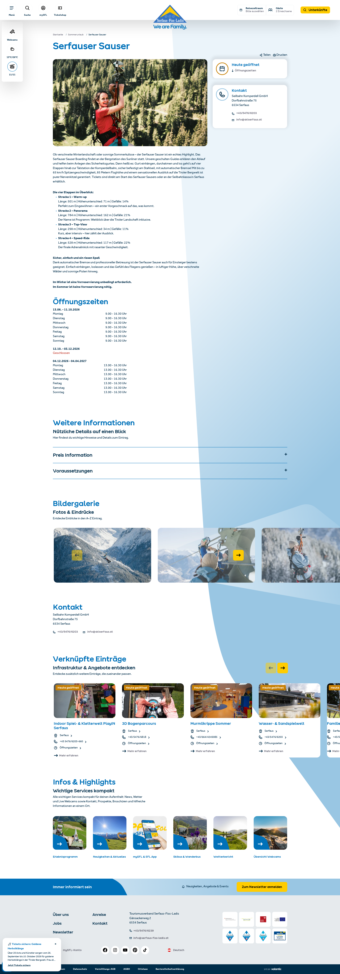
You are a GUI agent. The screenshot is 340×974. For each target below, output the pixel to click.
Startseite (58, 35)
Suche (27, 15)
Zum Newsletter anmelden (262, 887)
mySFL (43, 15)
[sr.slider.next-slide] (238, 555)
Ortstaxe (143, 969)
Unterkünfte (317, 10)
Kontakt (99, 923)
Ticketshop (60, 15)
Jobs (57, 923)
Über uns (61, 914)
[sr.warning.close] (55, 944)
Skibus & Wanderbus (187, 857)
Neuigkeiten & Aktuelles (109, 857)
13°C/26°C (12, 57)
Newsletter (63, 932)
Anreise (99, 914)
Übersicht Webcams (267, 857)
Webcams (12, 40)
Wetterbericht (223, 857)
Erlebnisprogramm (65, 857)
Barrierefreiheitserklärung (170, 969)
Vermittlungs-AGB (105, 969)
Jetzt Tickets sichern (19, 965)
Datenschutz (80, 969)
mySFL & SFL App (145, 857)
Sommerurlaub (76, 35)
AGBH (126, 969)
